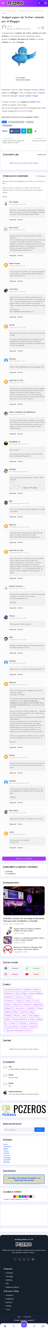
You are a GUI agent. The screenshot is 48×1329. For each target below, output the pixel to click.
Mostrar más (42, 154)
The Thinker (14, 202)
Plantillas (7, 1019)
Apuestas (36, 989)
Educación (17, 1004)
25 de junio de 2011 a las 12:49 (17, 204)
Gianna (12, 616)
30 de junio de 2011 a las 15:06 (17, 327)
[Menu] (3, 3)
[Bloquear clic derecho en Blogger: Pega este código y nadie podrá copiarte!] (7, 949)
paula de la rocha (16, 380)
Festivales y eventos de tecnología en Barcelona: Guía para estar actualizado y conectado (24, 919)
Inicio (3, 11)
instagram (15, 974)
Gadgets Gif (9, 1008)
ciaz (10, 325)
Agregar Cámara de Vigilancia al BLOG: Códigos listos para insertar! (27, 930)
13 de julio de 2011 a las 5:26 (17, 361)
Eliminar (20, 220)
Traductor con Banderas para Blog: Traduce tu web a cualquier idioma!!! (29, 939)
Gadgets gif (10, 1299)
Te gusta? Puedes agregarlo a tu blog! (15, 1199)
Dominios (8, 1004)
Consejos (28, 997)
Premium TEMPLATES (20, 1019)
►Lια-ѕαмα (13, 289)
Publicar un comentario (24, 858)
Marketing (8, 1015)
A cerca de (27, 1317)
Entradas (10, 871)
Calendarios (8, 997)
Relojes (39, 1019)
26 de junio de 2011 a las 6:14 (17, 230)
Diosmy (12, 755)
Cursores (28, 1001)
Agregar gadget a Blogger (28, 96)
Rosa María (13, 810)
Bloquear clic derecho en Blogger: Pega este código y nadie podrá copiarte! (28, 948)
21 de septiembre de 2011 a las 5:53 (19, 503)
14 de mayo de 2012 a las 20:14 (17, 663)
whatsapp (36, 968)
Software (13, 1023)
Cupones (19, 1001)
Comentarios (11, 874)
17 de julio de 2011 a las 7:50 (17, 414)
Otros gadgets (11, 11)
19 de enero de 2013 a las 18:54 (17, 813)
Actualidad (26, 989)
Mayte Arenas (14, 263)
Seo (6, 1023)
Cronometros (9, 1001)
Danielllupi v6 (14, 442)
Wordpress (33, 1027)
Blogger (24, 993)
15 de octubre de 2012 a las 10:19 (18, 757)
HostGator (30, 1008)
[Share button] (35, 131)
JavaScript (30, 122)
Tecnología (22, 1023)
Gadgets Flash (37, 1004)
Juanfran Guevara (16, 586)
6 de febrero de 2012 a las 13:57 (17, 640)
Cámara (6, 1151)
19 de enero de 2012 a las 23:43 (17, 618)
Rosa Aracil (13, 228)
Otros (24, 1015)
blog (17, 993)
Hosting (39, 1008)
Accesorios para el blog (16, 122)
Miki (10, 501)
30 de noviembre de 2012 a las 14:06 (19, 783)
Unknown (12, 525)
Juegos (32, 1012)
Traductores (33, 1023)
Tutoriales (24, 1027)
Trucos (8, 1309)
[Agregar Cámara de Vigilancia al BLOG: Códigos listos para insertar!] (7, 931)
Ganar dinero (20, 1008)
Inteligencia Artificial (11, 1012)
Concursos (18, 997)
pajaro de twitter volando (35, 89)
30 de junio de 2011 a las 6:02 (17, 291)
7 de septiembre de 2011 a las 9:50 (18, 472)
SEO (7, 1283)
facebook (15, 968)
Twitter (23, 131)
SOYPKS (12, 469)
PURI (11, 637)
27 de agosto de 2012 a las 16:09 (18, 685)
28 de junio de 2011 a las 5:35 (17, 266)
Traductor (6, 1153)
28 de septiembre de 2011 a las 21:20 (19, 527)
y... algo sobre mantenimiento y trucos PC (18, 1030)
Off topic (17, 1015)
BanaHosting (9, 993)
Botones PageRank (36, 993)
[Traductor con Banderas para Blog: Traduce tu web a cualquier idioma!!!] (7, 940)
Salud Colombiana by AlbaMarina (22, 412)
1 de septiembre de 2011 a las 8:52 (18, 444)
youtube (36, 974)
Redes (32, 1019)
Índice (5, 1144)
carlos (11, 832)
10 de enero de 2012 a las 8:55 (17, 588)
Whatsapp (29, 131)
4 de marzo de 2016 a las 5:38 (17, 834)
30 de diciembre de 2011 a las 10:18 (18, 552)
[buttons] (15, 1259)
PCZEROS (9, 1114)
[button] (41, 3)
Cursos (36, 1001)
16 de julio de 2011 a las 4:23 (17, 382)
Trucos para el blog (11, 1027)
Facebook (16, 131)
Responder (13, 220)
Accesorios (9, 1295)
